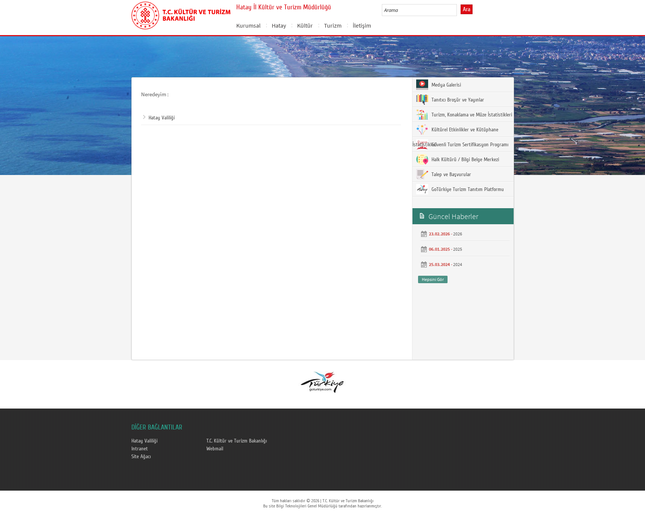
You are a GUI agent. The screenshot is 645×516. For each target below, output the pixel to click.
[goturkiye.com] (322, 382)
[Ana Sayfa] (180, 14)
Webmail (214, 449)
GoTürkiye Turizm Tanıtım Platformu (467, 190)
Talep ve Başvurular (450, 175)
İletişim (362, 25)
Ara (466, 9)
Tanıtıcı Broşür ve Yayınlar (457, 100)
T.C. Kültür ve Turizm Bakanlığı (236, 441)
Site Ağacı (141, 457)
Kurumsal (248, 25)
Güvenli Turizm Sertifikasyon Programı (469, 145)
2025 (457, 249)
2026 (457, 234)
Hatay (279, 25)
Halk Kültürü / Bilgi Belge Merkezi (464, 160)
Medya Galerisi (445, 85)
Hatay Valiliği (162, 118)
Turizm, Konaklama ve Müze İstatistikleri (471, 115)
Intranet (139, 449)
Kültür (305, 25)
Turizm (333, 25)
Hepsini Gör (433, 279)
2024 (457, 264)
